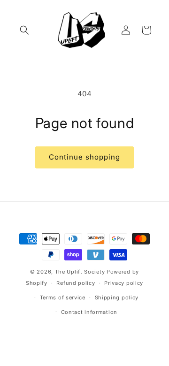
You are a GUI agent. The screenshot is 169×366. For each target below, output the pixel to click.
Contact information (89, 312)
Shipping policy (117, 297)
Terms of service (62, 297)
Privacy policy (123, 283)
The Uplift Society (80, 271)
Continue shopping (84, 156)
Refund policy (75, 283)
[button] (24, 30)
